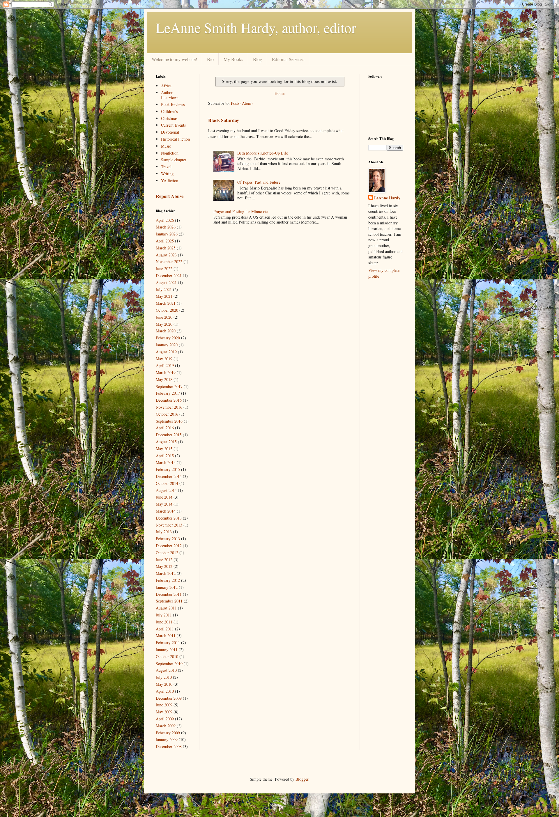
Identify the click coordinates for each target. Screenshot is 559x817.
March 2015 (166, 462)
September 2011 (169, 601)
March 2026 (166, 227)
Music (166, 146)
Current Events (173, 125)
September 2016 (169, 421)
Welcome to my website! (174, 59)
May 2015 (164, 448)
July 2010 (164, 677)
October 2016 (167, 414)
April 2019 (165, 365)
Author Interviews (169, 95)
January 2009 (167, 739)
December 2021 (169, 275)
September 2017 (169, 386)
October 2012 (167, 552)
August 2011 (166, 608)
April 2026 (165, 220)
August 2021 (166, 282)
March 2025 (166, 248)
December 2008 (169, 746)
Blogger (302, 779)
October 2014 (167, 483)
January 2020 (167, 345)
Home (279, 93)
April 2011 (165, 629)
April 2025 (165, 241)
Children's (169, 111)
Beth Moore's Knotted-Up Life (262, 153)
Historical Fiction (175, 139)
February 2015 (168, 469)
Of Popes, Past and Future (258, 182)
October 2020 (167, 310)
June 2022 (164, 268)
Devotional (170, 132)
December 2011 (169, 594)
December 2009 (169, 698)
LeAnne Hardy (387, 198)
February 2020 (168, 338)
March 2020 (166, 331)
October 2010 (167, 656)
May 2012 (164, 566)
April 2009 (165, 719)
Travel (166, 166)
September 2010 (169, 663)
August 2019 (166, 352)
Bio (210, 59)
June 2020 (164, 317)
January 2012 (167, 587)
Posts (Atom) (242, 103)
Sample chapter (173, 159)
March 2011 (166, 635)
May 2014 (164, 504)
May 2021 (164, 296)
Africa (166, 85)
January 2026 (167, 234)
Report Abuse (169, 196)
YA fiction (169, 180)
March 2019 (166, 372)
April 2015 (165, 455)
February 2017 (168, 393)
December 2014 (169, 476)
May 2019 (164, 358)
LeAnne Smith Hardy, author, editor (256, 27)
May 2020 (164, 324)
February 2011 (168, 642)
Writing (167, 173)
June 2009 (164, 705)
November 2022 (169, 261)
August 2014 (166, 490)
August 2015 (166, 441)
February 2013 (168, 538)
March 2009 (166, 726)
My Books (233, 59)
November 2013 (169, 525)
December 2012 (169, 545)
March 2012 (166, 573)
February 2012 (168, 580)
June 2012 (164, 559)
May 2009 (164, 712)
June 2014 (164, 497)
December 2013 (169, 518)
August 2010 (166, 670)
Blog (257, 59)
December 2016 (169, 400)
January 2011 (167, 649)
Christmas (169, 118)
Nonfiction (169, 153)
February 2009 (168, 733)
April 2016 (165, 427)
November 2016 (169, 407)
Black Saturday (223, 120)
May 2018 (164, 379)
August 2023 (166, 255)
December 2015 (169, 434)
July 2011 (164, 615)
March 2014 (166, 511)
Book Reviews (173, 104)
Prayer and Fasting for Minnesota (240, 211)
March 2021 (166, 303)
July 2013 (164, 531)
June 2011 (164, 622)
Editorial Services (288, 59)
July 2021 (164, 289)
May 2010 (164, 684)
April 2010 (165, 691)
